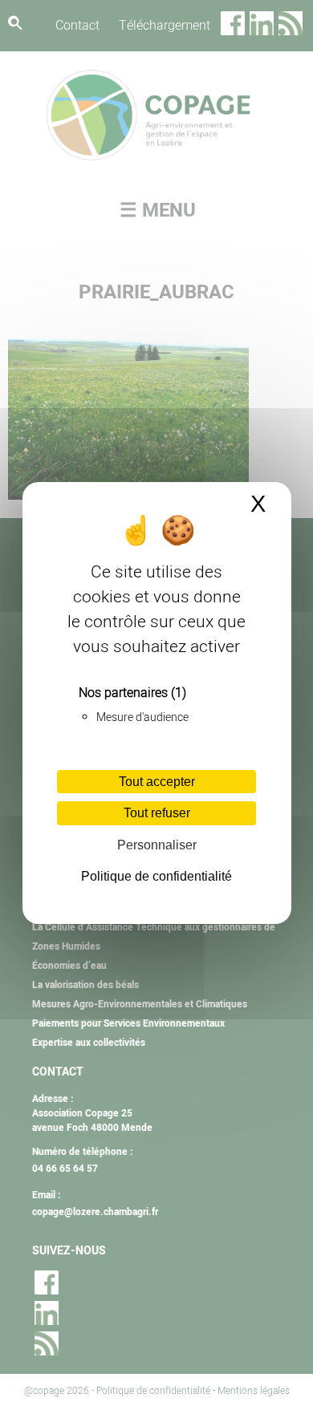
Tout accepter (157, 781)
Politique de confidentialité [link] (156, 876)
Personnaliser (157, 845)
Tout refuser (157, 813)
